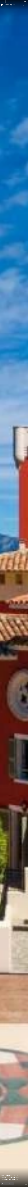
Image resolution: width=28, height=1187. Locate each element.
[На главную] (8, 5)
